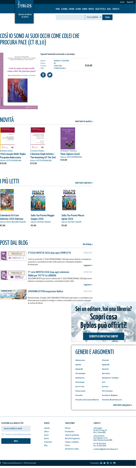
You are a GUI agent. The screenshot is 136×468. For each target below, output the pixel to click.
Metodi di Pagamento (72, 439)
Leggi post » (88, 265)
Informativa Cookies (72, 449)
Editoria (67, 428)
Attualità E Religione (110, 395)
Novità (91, 9)
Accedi (122, 2)
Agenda (78, 364)
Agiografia (105, 364)
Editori (71, 9)
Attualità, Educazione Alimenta (87, 399)
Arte (103, 382)
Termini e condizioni (72, 442)
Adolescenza (80, 360)
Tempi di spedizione (72, 435)
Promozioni (48, 442)
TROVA (107, 17)
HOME (58, 9)
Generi (84, 9)
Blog (109, 9)
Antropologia (80, 373)
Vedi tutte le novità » (84, 121)
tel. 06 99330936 (99, 444)
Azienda (64, 9)
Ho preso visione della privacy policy (18, 434)
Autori (78, 9)
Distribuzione (69, 432)
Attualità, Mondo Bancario (112, 399)
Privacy (67, 445)
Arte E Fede (79, 386)
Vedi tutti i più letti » (84, 183)
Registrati (130, 2)
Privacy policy (94, 463)
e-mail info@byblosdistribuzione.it (105, 449)
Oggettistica (100, 9)
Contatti (115, 9)
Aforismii (105, 360)
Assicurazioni (80, 391)
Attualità (79, 395)
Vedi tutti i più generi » (122, 405)
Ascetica (105, 386)
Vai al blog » (88, 244)
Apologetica (80, 378)
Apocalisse (106, 373)
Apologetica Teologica (110, 378)
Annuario (105, 369)
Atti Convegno (107, 391)
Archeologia (79, 382)
